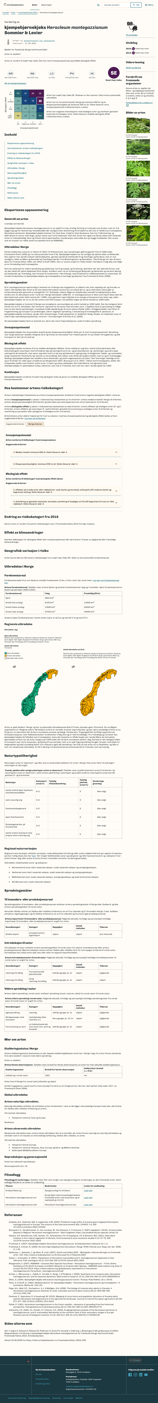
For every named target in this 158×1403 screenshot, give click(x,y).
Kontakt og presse (43, 1384)
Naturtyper (46, 5)
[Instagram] (135, 1374)
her (33, 856)
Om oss (39, 1374)
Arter (34, 5)
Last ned (88, 1190)
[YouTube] (146, 1374)
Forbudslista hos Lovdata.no (139, 104)
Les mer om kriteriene (34, 418)
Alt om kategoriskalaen (15, 83)
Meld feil (78, 1398)
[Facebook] (130, 1374)
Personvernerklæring (17, 1398)
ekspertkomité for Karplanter (39, 40)
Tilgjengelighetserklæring (39, 1398)
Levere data (68, 1398)
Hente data (56, 1398)
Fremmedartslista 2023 (28, 13)
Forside (5, 13)
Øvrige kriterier (35, 424)
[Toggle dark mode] (98, 5)
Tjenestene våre (42, 1379)
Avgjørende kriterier (15, 424)
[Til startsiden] (13, 5)
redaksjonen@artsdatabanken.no (79, 1386)
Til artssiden (132, 35)
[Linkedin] (140, 1374)
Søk (137, 5)
